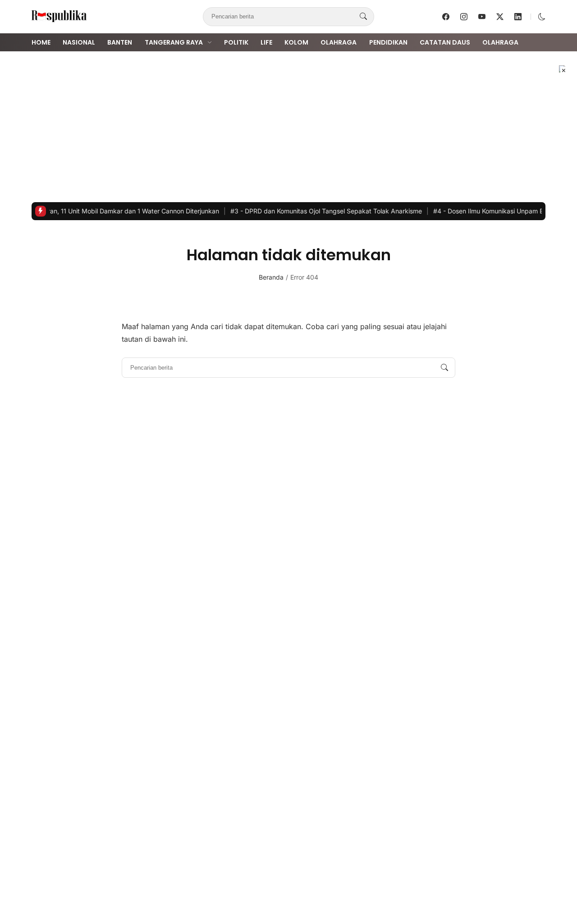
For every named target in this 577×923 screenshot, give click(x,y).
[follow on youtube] (481, 16)
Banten (119, 42)
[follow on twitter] (500, 16)
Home (41, 42)
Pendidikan (388, 42)
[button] (541, 16)
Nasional (79, 42)
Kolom (296, 42)
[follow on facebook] (445, 16)
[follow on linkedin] (518, 16)
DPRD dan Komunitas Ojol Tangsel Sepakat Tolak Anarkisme (314, 211)
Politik (236, 42)
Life (266, 42)
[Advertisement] (288, 126)
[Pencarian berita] (363, 16)
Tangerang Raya (174, 42)
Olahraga (339, 42)
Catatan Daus (445, 42)
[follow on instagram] (463, 16)
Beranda (271, 277)
